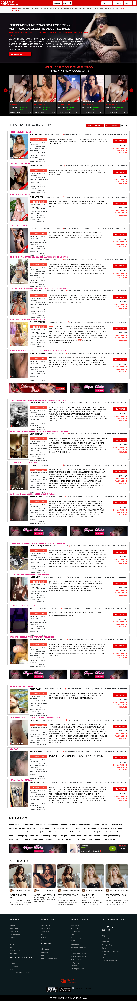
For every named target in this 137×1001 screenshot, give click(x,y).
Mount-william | (116, 832)
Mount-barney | (85, 824)
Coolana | (27, 839)
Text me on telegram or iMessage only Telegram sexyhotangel (40, 257)
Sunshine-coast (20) (26, 8)
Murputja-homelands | (111, 836)
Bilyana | (69, 839)
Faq (103, 957)
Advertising (45, 949)
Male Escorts (45, 925)
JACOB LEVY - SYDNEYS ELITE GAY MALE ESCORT (30, 574)
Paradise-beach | (111, 839)
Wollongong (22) (77, 8)
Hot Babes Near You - (20, 163)
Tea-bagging (75, 944)
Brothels (74, 966)
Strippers (44, 941)
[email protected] (87, 264)
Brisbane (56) (40, 8)
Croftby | (77, 839)
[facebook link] (108, 926)
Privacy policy (15, 935)
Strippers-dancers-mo (79, 953)
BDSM (43, 935)
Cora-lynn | (64, 836)
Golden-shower (77, 941)
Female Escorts (46, 928)
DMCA (12, 938)
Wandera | (79, 828)
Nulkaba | (74, 832)
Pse (72, 935)
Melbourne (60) (53, 8)
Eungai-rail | (104, 832)
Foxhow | (97, 836)
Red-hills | (13, 828)
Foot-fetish (75, 928)
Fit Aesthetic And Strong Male (24, 462)
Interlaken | (99, 839)
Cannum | (63, 824)
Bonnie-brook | (103, 828)
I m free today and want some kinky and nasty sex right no (38, 288)
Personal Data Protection (111, 960)
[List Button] (122, 125)
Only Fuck (106, 3)
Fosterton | (50, 839)
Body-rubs (75, 925)
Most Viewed (112, 125)
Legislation (14, 966)
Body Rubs (45, 938)
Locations (118, 3)
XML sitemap (15, 950)
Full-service (75, 932)
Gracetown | (73, 824)
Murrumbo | (45, 836)
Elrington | (106, 824)
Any (65, 3)
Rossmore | (60, 839)
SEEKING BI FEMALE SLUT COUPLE (24, 606)
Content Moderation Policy (20, 972)
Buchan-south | (38, 839)
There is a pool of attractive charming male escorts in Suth (39, 351)
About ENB (14, 928)
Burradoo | (94, 832)
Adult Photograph (47, 955)
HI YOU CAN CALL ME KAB (21, 780)
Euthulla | (22, 828)
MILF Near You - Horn (20, 194)
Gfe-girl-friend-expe (78, 947)
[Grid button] (126, 125)
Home (14, 8)
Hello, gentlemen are (20, 132)
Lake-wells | (34, 836)
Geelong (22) (90, 8)
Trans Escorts (45, 932)
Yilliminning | (41, 824)
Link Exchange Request (110, 951)
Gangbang (75, 962)
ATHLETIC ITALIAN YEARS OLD (22, 686)
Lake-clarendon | (44, 828)
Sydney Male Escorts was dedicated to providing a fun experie (40, 431)
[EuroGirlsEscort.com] (81, 989)
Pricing (12, 963)
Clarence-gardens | (34, 832)
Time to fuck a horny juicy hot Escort (28, 319)
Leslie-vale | (83, 832)
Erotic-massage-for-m (79, 959)
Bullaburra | (88, 836)
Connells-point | (15, 824)
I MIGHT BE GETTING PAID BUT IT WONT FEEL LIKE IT (32, 637)
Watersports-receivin (78, 969)
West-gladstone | (116, 828)
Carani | (12, 836)
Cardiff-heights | (76, 836)
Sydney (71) (64, 8)
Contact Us (14, 932)
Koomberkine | (48, 832)
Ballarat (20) (102, 8)
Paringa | (54, 836)
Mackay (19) (113, 8)
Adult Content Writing (49, 958)
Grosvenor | (31, 828)
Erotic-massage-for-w (79, 956)
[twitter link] (104, 926)
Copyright (105, 939)
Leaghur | (21, 832)
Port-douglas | (87, 839)
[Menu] (134, 3)
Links (12, 944)
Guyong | (12, 832)
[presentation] (6, 90)
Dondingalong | (23, 836)
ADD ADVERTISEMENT (20, 54)
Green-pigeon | (117, 824)
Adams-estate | (28, 824)
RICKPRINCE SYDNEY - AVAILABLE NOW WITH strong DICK (35, 717)
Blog (103, 935)
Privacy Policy (107, 945)
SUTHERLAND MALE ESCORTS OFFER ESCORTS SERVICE (33, 494)
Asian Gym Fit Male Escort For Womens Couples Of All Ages (38, 400)
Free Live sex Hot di (19, 226)
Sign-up (128, 3)
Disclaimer (105, 942)
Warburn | (69, 828)
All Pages (13, 953)
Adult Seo (44, 952)
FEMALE (57, 3)
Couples (74, 950)
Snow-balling (76, 938)
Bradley (14, 749)
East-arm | (97, 824)
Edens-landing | (90, 828)
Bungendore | (53, 824)
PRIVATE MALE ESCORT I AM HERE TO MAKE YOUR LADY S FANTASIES (38, 543)
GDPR (12, 947)
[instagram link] (112, 926)
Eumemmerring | (15, 839)
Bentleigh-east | (58, 828)
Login (12, 941)
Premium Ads (15, 969)
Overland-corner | (62, 832)
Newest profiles (95, 125)
